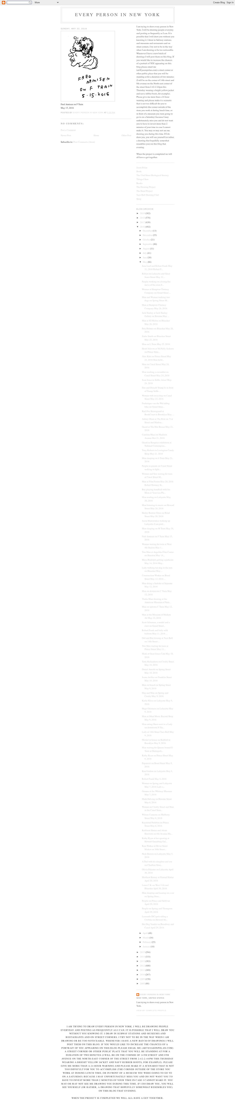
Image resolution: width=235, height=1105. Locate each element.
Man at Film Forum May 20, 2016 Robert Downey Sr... (157, 483)
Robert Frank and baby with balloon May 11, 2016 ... (155, 632)
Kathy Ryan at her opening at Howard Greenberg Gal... (155, 840)
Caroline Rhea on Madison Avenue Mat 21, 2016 (154, 436)
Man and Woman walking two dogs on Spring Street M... (156, 299)
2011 (142, 970)
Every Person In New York (118, 14)
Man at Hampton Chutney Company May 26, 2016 (154, 306)
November (148, 235)
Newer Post (66, 135)
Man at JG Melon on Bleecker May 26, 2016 (156, 322)
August (146, 248)
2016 (142, 226)
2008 (142, 983)
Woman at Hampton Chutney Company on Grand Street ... (156, 291)
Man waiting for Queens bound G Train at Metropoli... (157, 749)
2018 (142, 217)
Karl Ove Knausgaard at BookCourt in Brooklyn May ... (158, 413)
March (146, 937)
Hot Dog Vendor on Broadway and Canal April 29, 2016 (158, 926)
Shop (138, 198)
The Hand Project (144, 190)
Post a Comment (68, 130)
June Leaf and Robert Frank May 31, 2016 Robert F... (157, 267)
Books (139, 183)
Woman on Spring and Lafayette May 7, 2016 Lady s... (157, 785)
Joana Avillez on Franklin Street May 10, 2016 (157, 679)
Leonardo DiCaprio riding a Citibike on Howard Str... (155, 918)
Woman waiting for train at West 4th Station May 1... (157, 546)
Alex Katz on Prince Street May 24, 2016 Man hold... (156, 358)
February (147, 942)
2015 (142, 952)
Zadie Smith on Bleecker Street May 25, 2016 (156, 338)
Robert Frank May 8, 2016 (154, 778)
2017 (142, 222)
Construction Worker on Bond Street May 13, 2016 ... (156, 577)
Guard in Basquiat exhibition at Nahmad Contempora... (156, 444)
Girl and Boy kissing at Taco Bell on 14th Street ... (157, 639)
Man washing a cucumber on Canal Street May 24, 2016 (155, 373)
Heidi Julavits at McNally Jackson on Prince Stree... (158, 350)
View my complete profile (151, 1010)
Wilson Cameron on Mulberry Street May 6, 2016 (156, 816)
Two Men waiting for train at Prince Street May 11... (155, 647)
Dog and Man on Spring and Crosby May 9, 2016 (155, 694)
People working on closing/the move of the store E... (156, 283)
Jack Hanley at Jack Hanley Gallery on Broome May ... (155, 314)
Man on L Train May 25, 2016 (156, 344)
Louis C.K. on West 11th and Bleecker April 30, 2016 (155, 887)
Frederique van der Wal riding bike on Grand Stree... (156, 405)
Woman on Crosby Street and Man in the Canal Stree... (158, 808)
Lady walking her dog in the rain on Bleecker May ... (157, 569)
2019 (142, 213)
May (145, 261)
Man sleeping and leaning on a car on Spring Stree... (158, 894)
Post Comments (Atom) (84, 141)
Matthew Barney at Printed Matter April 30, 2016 (158, 879)
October (147, 239)
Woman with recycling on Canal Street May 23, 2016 (157, 397)
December (148, 230)
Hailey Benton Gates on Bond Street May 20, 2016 (156, 514)
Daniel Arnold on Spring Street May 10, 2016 (156, 671)
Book (139, 171)
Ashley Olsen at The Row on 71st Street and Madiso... (157, 420)
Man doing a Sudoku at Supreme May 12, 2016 (157, 585)
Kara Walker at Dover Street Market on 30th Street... (155, 847)
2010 (142, 974)
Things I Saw (142, 179)
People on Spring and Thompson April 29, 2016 (157, 910)
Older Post (126, 135)
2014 (142, 956)
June (145, 257)
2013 (142, 961)
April (145, 933)
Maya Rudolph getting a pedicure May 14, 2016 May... (157, 561)
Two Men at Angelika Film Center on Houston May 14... (158, 553)
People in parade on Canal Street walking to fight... (157, 467)
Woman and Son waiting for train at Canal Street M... (157, 475)
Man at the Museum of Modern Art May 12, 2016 (156, 616)
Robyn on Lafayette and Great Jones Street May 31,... (156, 275)
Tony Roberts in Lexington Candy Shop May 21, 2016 (158, 452)
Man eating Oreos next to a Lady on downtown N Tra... (157, 726)
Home (96, 135)
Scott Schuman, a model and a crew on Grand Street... (156, 624)
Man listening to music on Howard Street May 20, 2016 (158, 506)
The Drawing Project (146, 186)
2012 (142, 965)
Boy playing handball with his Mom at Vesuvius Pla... (156, 491)
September (148, 244)
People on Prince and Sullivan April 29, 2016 (156, 902)
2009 (142, 979)
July (145, 252)
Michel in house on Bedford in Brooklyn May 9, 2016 (156, 741)
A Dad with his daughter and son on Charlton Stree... (157, 863)
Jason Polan (141, 167)
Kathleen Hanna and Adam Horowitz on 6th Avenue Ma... (157, 832)
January (147, 946)
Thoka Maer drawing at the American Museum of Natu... (156, 600)
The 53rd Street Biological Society (152, 175)
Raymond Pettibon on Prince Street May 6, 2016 (155, 824)
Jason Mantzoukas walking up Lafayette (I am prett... (156, 522)
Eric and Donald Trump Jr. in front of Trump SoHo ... (157, 389)
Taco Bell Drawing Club (147, 194)
